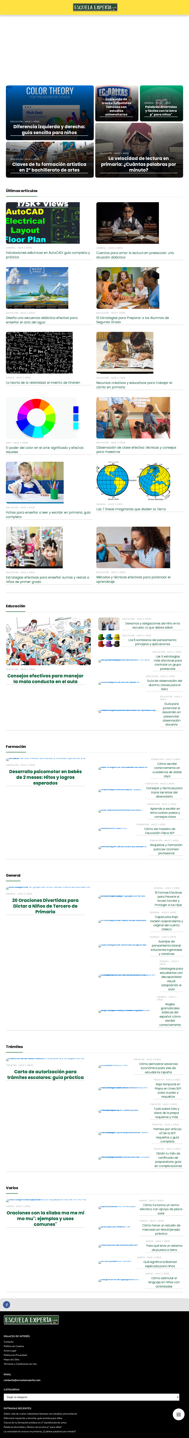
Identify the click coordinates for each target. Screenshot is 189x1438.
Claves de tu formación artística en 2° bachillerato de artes (35, 1422)
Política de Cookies (14, 1346)
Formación (16, 746)
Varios (12, 1187)
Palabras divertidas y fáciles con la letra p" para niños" (33, 1427)
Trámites (14, 1046)
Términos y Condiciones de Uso (20, 1364)
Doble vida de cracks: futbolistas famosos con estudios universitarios (40, 1413)
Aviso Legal (10, 1350)
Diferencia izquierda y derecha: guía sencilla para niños (33, 1418)
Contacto (8, 1342)
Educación (15, 606)
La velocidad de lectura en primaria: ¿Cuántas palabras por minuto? (40, 1431)
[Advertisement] (94, 43)
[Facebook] (6, 1304)
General (13, 875)
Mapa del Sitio (11, 1359)
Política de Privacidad (15, 1355)
